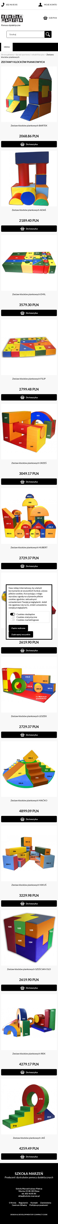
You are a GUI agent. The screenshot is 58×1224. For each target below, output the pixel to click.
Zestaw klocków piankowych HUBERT (29, 547)
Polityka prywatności (38, 1205)
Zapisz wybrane (18, 628)
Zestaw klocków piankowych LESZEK (29, 716)
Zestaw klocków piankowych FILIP (29, 378)
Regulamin (23, 1202)
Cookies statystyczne (26, 617)
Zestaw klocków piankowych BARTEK (29, 125)
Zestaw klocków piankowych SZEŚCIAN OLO (29, 969)
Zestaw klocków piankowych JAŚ (29, 1137)
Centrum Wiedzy (19, 1205)
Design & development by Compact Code (28, 1214)
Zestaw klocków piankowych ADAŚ (29, 210)
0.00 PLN (53, 18)
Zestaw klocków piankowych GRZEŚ (29, 463)
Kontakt (34, 1202)
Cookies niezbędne (25, 614)
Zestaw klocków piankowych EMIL (29, 294)
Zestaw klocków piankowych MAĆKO (29, 800)
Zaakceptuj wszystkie (20, 634)
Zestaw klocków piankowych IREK (28, 1053)
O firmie (12, 1202)
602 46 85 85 (11, 4)
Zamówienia (45, 1202)
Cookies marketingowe (27, 619)
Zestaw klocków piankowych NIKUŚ (28, 884)
